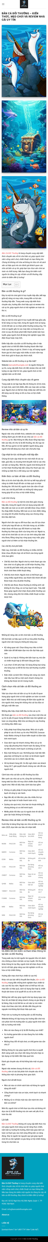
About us (5, 1215)
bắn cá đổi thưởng (20, 715)
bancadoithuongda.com (18, 365)
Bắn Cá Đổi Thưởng (10, 253)
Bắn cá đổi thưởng (9, 502)
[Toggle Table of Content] (15, 285)
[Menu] (3, 4)
